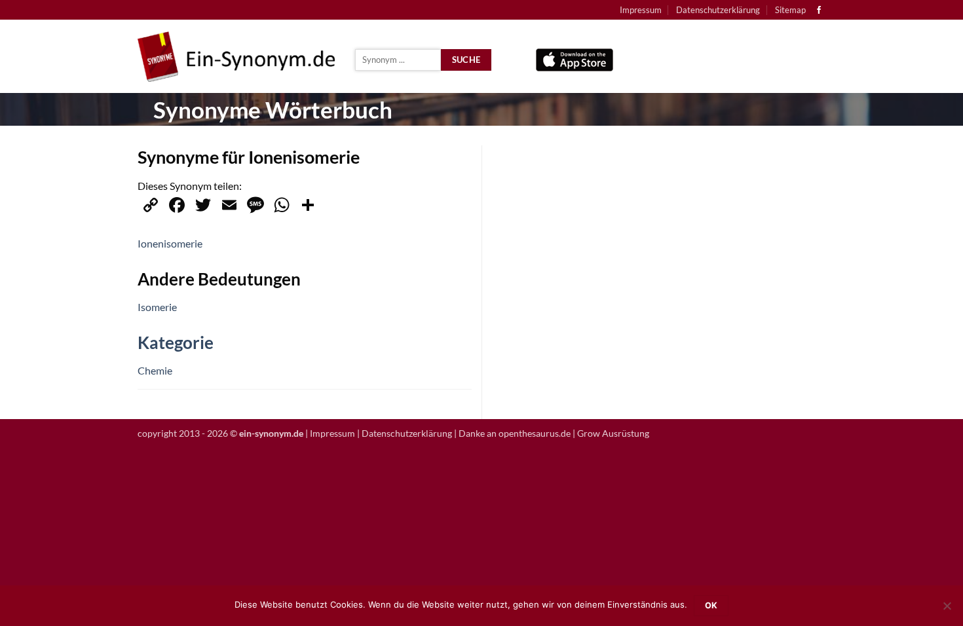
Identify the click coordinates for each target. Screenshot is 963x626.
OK (711, 605)
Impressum (641, 10)
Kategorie (176, 342)
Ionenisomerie (170, 243)
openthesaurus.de (535, 433)
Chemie (155, 370)
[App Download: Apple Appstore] (574, 56)
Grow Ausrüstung (613, 433)
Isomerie (157, 307)
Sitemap (790, 10)
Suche (466, 59)
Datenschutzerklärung (718, 10)
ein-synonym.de (271, 433)
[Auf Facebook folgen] (819, 10)
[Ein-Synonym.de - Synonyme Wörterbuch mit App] (236, 56)
